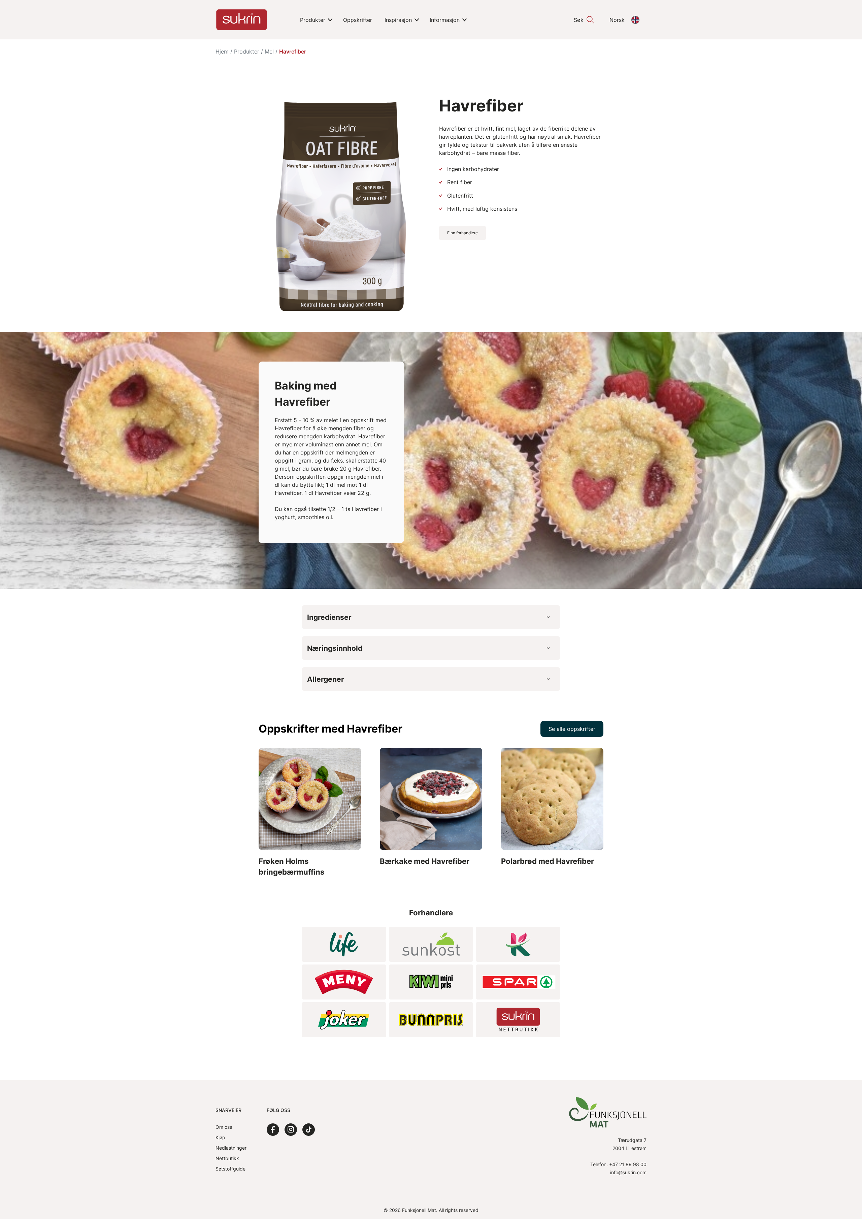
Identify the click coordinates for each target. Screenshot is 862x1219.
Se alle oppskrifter (572, 728)
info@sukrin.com (628, 1172)
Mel (269, 51)
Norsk (617, 19)
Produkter (246, 51)
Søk (579, 19)
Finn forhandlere (462, 232)
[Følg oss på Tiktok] (308, 1129)
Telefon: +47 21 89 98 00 (618, 1164)
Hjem (222, 51)
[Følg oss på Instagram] (291, 1129)
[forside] (242, 20)
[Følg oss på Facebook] (273, 1129)
